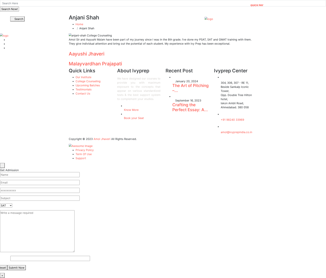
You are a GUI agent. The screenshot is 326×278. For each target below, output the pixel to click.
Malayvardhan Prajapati (95, 64)
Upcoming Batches (88, 85)
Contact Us (299, 17)
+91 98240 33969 (232, 119)
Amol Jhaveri (102, 139)
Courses (168, 17)
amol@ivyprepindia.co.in (236, 132)
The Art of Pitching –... (190, 88)
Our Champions (255, 17)
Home (121, 17)
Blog (280, 17)
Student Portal (296, 3)
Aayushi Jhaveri (86, 54)
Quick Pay (256, 5)
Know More (131, 110)
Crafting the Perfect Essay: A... (190, 107)
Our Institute (142, 17)
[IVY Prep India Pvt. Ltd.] (209, 19)
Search (18, 19)
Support (81, 158)
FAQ (313, 3)
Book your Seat (134, 118)
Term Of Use (84, 154)
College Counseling (88, 81)
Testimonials (84, 89)
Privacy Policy (85, 150)
